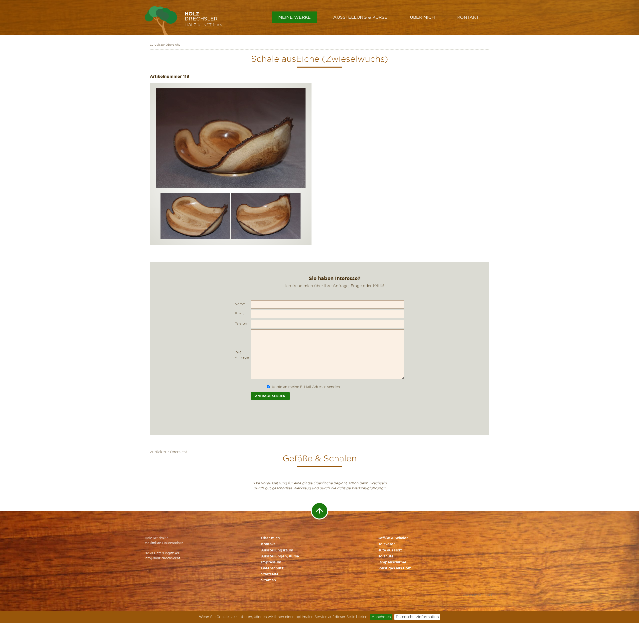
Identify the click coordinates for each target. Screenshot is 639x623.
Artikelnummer (166, 76)
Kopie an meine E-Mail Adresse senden (306, 387)
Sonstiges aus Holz (394, 568)
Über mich (422, 17)
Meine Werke (294, 17)
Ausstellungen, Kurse (280, 556)
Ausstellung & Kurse (360, 17)
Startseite (270, 574)
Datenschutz (272, 568)
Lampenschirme (391, 562)
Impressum (271, 562)
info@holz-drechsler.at (162, 558)
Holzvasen (386, 544)
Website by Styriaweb (477, 595)
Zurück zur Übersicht (165, 44)
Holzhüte (385, 556)
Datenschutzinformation (417, 617)
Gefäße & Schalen (393, 538)
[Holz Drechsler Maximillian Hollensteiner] (161, 20)
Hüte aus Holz (389, 550)
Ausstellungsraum (277, 550)
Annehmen (381, 617)
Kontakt (468, 17)
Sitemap (268, 580)
